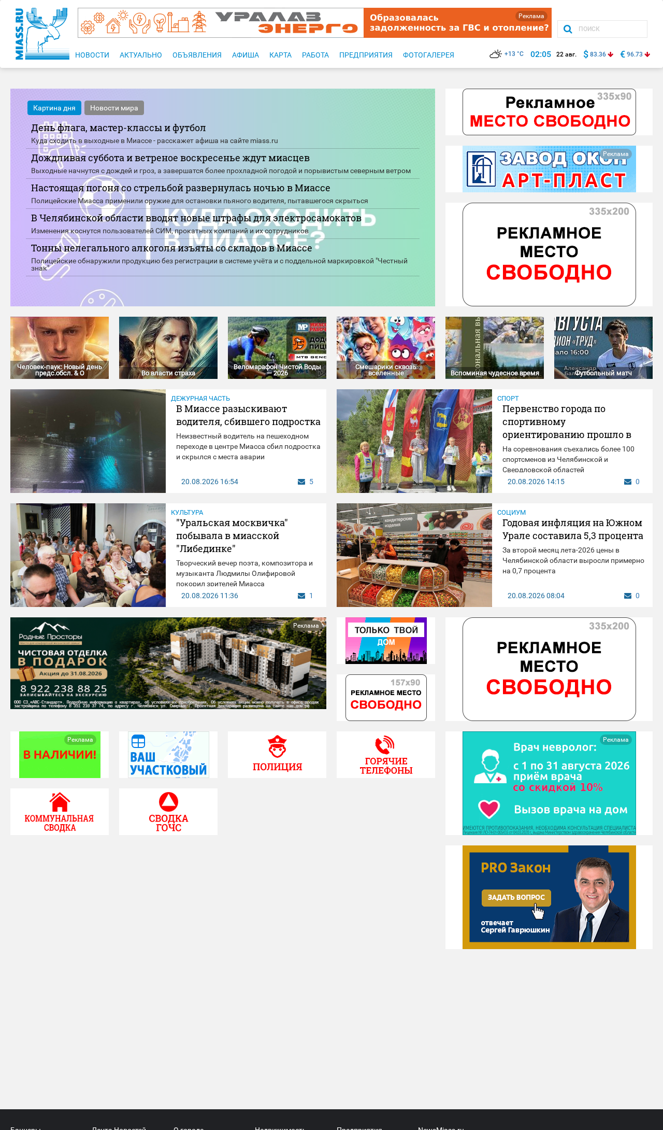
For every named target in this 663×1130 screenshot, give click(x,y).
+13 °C (514, 54)
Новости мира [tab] (114, 108)
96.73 (635, 54)
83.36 (598, 54)
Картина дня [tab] (54, 108)
